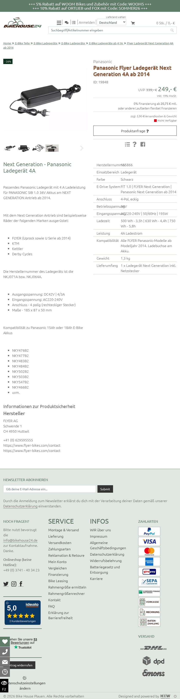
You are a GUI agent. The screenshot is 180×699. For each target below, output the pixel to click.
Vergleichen (57, 567)
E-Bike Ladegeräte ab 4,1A (106, 43)
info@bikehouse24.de (20, 540)
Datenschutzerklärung (20, 505)
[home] (22, 22)
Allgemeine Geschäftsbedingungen (108, 545)
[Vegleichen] (75, 22)
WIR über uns (100, 529)
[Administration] (175, 696)
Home (7, 43)
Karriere (96, 578)
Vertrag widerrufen (19, 665)
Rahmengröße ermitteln (67, 587)
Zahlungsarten (59, 548)
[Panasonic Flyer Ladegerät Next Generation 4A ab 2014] (45, 100)
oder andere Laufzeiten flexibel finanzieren (147, 108)
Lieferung (55, 536)
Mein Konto (57, 561)
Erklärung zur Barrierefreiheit (60, 615)
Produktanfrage (133, 130)
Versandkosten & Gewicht (160, 116)
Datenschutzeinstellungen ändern (25, 685)
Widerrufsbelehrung (106, 560)
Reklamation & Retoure (66, 555)
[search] (172, 30)
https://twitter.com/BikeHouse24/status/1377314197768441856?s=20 (6, 584)
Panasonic (102, 61)
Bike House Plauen (30, 696)
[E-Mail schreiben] (5, 661)
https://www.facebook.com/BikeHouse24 (20, 584)
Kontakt (54, 599)
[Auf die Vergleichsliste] (127, 144)
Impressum (98, 536)
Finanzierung (58, 574)
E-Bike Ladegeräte (45, 43)
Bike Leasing (58, 580)
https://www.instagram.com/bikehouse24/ (13, 584)
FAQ (51, 606)
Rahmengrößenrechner (66, 593)
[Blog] (68, 22)
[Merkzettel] (5, 641)
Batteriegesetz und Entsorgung (105, 569)
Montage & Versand (63, 529)
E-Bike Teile (22, 43)
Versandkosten (59, 542)
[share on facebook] (143, 144)
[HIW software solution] (166, 696)
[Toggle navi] (60, 22)
